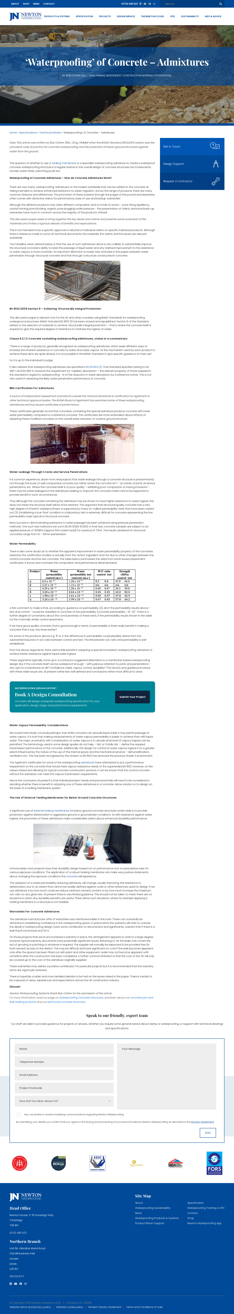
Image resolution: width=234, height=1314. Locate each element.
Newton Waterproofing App (204, 1223)
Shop (26, 3)
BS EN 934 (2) (94, 367)
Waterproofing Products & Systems (157, 1218)
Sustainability (190, 16)
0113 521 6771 (17, 1276)
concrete (72, 876)
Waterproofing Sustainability (152, 1208)
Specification (84, 16)
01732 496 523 (18, 1233)
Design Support (173, 164)
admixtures (88, 762)
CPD (172, 16)
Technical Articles (50, 132)
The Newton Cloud (152, 16)
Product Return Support (149, 1223)
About (15, 3)
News (36, 3)
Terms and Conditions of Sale (144, 1307)
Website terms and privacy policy (30, 1307)
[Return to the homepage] (25, 16)
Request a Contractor (178, 181)
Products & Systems (57, 16)
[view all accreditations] (19, 1163)
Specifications (28, 132)
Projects (105, 16)
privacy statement (202, 1122)
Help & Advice (213, 16)
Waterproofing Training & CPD (205, 1208)
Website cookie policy (69, 1307)
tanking (56, 163)
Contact (49, 3)
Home (13, 132)
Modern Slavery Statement (105, 1307)
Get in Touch (171, 146)
